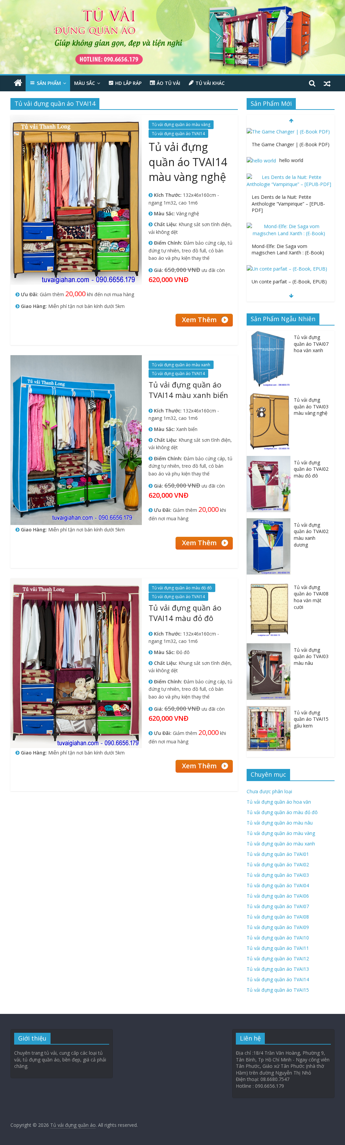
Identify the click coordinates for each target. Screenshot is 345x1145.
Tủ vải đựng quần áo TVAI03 (278, 875)
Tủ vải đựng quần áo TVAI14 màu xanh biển (188, 389)
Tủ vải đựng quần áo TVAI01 (278, 854)
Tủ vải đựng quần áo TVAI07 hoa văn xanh (311, 343)
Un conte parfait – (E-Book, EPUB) (289, 252)
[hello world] (261, 131)
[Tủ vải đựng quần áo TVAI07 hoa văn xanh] (270, 334)
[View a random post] (327, 83)
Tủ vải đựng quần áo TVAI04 (278, 885)
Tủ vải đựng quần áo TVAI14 (178, 133)
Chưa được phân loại (269, 791)
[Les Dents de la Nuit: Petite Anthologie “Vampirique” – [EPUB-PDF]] (289, 148)
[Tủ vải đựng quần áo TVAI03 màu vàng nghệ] (270, 397)
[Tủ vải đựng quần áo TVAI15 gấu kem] (270, 709)
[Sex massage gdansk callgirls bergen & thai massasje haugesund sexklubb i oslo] (289, 269)
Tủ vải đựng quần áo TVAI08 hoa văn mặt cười (311, 597)
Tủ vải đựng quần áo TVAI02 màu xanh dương (311, 535)
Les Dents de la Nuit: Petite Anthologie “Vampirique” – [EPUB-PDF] (288, 174)
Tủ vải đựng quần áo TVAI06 (278, 896)
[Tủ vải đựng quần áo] (18, 83)
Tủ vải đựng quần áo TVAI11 (278, 948)
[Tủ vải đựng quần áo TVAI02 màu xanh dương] (270, 522)
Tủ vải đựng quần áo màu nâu (280, 822)
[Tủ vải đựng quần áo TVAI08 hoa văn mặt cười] (270, 584)
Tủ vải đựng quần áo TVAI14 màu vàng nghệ (188, 162)
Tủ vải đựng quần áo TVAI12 (278, 958)
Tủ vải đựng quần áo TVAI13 (278, 969)
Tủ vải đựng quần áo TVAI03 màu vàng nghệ (311, 406)
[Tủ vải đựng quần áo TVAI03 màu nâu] (270, 647)
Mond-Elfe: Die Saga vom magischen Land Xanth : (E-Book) (288, 220)
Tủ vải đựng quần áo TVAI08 (278, 917)
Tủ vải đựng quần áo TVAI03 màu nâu (311, 656)
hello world (291, 131)
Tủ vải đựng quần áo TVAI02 (278, 864)
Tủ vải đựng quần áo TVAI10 (278, 937)
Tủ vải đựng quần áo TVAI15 (278, 990)
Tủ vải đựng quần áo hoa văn (279, 802)
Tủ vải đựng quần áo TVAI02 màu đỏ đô (311, 469)
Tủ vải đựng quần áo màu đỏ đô (182, 588)
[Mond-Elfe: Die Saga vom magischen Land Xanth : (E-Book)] (289, 197)
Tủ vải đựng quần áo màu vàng (181, 124)
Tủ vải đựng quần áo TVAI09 (278, 927)
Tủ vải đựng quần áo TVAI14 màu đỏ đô (185, 612)
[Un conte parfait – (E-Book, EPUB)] (287, 240)
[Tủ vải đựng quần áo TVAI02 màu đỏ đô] (270, 459)
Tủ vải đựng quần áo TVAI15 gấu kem (311, 719)
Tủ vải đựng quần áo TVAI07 (278, 906)
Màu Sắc (84, 83)
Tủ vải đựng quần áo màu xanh (181, 365)
